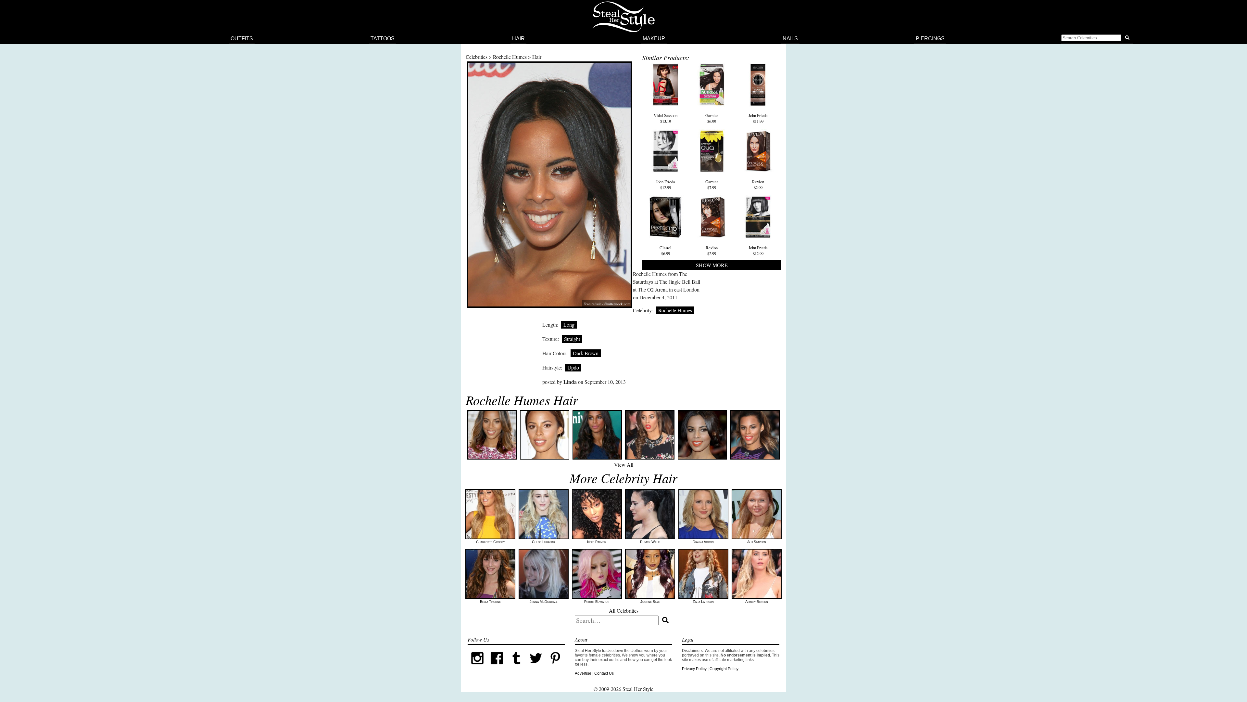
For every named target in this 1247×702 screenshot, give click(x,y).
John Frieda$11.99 (758, 118)
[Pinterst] (555, 666)
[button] (1097, 39)
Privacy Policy (694, 669)
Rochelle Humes (510, 56)
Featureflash (592, 303)
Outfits (242, 38)
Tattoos (383, 38)
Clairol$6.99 (666, 250)
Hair (518, 38)
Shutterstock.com (617, 303)
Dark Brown (585, 353)
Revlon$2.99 (758, 184)
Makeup (654, 38)
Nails (790, 38)
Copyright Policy (724, 669)
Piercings (930, 38)
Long (568, 324)
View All (623, 464)
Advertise (583, 673)
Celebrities (476, 56)
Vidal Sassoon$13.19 (665, 118)
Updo (573, 367)
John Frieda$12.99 (665, 184)
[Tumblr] (516, 666)
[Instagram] (477, 666)
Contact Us (604, 673)
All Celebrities (623, 610)
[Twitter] (536, 666)
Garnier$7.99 (711, 184)
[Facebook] (497, 666)
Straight (572, 338)
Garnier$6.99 (711, 118)
